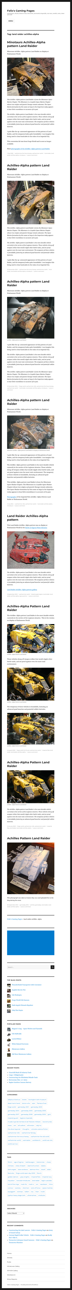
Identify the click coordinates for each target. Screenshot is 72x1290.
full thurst (26, 750)
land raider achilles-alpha (18, 271)
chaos (49, 1162)
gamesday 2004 (13, 1111)
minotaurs (22, 155)
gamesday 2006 (40, 1111)
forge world (22, 386)
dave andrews (23, 1169)
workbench (36, 1140)
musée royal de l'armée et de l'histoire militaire (24, 1122)
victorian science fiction (39, 1129)
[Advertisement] (31, 943)
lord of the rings (13, 1184)
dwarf (43, 1169)
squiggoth (11, 1192)
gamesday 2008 (26, 1114)
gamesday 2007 (13, 1114)
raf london (30, 1125)
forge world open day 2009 (25, 1173)
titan (37, 1192)
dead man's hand (14, 1103)
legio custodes (47, 1180)
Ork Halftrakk (16, 1034)
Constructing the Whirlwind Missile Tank (23, 1077)
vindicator (41, 1195)
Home (9, 1253)
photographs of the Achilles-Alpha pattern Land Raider (30, 149)
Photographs (11, 497)
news (10, 1125)
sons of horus (35, 1188)
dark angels (12, 1169)
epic (33, 1103)
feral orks (11, 1173)
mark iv (31, 1184)
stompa (20, 1192)
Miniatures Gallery (18, 1049)
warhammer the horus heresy (23, 153)
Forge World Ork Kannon (20, 1000)
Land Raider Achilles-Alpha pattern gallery (22, 589)
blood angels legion (37, 594)
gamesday (38, 905)
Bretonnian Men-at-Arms (18, 1080)
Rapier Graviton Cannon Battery (20, 1082)
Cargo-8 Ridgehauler (16, 1075)
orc (37, 1184)
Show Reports (12, 1279)
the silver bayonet (14, 1129)
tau (32, 1192)
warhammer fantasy (29, 1133)
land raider (48, 153)
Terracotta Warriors (16, 1242)
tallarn (27, 1192)
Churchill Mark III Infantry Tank (20, 1072)
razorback (43, 1184)
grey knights (24, 1177)
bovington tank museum (37, 1099)
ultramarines (31, 1195)
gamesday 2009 (40, 1114)
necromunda (47, 1122)
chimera (11, 1166)
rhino (51, 1184)
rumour (10, 1188)
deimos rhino (34, 1169)
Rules (9, 1262)
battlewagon (30, 1162)
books (24, 1099)
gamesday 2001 (23, 1107)
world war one (47, 1140)
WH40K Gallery (12, 1270)
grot (49, 1114)
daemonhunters (33, 1166)
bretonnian (41, 1162)
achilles (32, 905)
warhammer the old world (40, 1136)
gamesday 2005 (26, 1111)
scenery (18, 1188)
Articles (9, 1258)
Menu (10, 21)
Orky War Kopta (17, 1010)
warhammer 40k (31, 386)
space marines (47, 1188)
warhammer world (37, 153)
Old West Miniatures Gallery (21, 1054)
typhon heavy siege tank (16, 1195)
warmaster (26, 1140)
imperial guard (13, 1118)
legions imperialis (26, 1118)
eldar (49, 1169)
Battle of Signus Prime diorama (36, 528)
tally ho (38, 1125)
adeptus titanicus (14, 1099)
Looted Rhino (16, 1039)
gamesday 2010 (24, 905)
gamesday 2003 (36, 1107)
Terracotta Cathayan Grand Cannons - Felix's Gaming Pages (30, 1240)
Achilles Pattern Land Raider (28, 838)
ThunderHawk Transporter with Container (26, 985)
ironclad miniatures (23, 1180)
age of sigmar (19, 1162)
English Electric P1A (18, 990)
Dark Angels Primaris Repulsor (22, 1005)
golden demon (13, 1177)
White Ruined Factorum (20, 1044)
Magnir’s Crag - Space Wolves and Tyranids (27, 1029)
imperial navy (47, 1177)
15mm (10, 1162)
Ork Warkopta (17, 995)
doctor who (26, 1103)
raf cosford (21, 1125)
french (39, 1173)
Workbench (11, 1275)
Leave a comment (32, 155)
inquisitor (11, 1180)
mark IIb (24, 1184)
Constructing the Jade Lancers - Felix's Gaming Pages (27, 1230)
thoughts (25, 1129)
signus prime (23, 596)
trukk (43, 1192)
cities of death (20, 1166)
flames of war (41, 1103)
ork (15, 1125)
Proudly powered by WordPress (29, 1285)
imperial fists (46, 750)
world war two (13, 1144)
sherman (26, 1188)
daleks (43, 1166)
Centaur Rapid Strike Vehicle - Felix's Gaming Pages (27, 1235)
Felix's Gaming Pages (21, 10)
